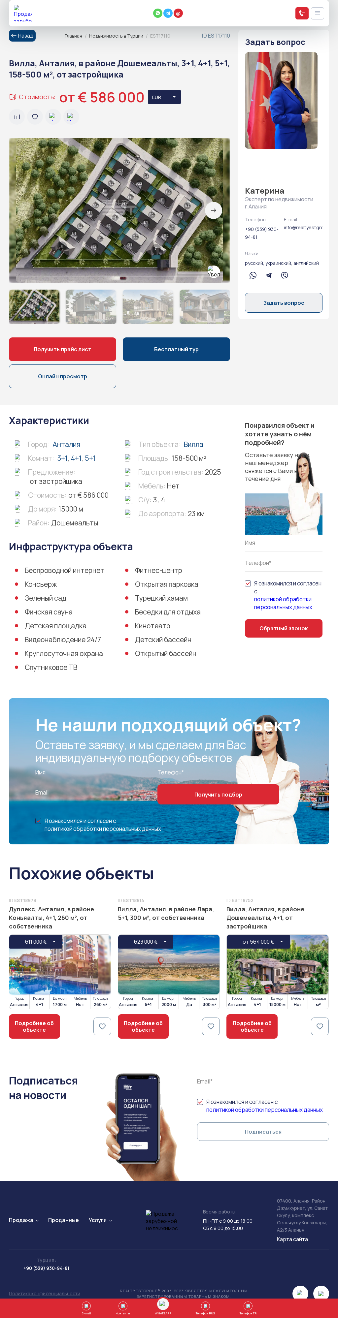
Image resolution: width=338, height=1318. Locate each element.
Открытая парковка (166, 584)
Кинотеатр (152, 625)
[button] (213, 210)
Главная (73, 36)
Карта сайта (292, 1239)
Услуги (98, 1220)
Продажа (21, 1220)
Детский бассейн (163, 639)
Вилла (193, 444)
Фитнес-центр (158, 570)
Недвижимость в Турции (116, 36)
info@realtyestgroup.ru (303, 227)
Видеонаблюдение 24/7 (63, 639)
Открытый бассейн (165, 653)
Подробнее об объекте (34, 1026)
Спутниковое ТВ (51, 667)
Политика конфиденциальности (44, 1293)
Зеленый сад (45, 598)
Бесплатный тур (176, 349)
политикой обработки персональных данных (283, 603)
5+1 (90, 458)
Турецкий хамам (161, 598)
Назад (25, 35)
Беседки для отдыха (168, 611)
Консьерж (41, 584)
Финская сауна (49, 611)
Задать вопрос (283, 302)
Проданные (63, 1220)
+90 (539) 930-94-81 (262, 233)
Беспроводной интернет (64, 570)
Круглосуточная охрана (64, 653)
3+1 (62, 458)
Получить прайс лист (62, 349)
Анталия (66, 444)
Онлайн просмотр (62, 376)
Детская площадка (55, 625)
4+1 (76, 458)
